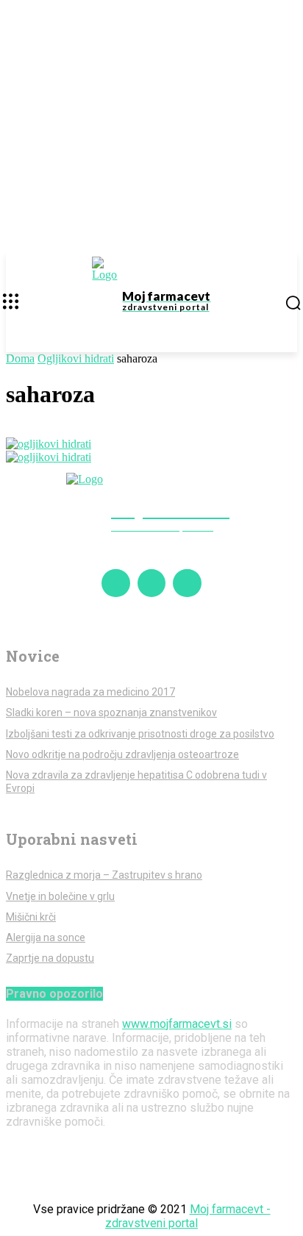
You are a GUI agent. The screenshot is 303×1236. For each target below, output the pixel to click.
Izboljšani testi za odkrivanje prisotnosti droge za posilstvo (140, 734)
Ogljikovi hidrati (76, 358)
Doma (20, 358)
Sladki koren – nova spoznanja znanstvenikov (111, 712)
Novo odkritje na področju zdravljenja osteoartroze (122, 754)
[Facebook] (115, 583)
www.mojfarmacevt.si (177, 1024)
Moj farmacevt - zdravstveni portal (188, 1216)
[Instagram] (151, 583)
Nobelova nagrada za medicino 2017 (90, 692)
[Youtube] (187, 583)
